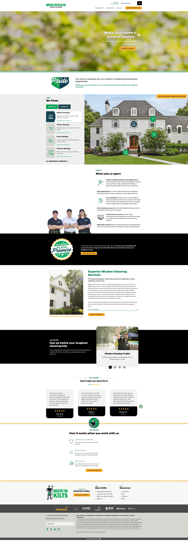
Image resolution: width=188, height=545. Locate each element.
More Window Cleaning (63, 120)
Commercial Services (105, 494)
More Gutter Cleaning (63, 132)
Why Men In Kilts (89, 253)
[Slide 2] (119, 367)
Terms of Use (60, 518)
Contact (65, 515)
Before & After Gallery (105, 496)
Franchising (57, 515)
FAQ (123, 494)
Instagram (59, 529)
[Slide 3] (124, 367)
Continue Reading (93, 309)
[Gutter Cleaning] (153, 119)
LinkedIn (55, 529)
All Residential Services (56, 161)
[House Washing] (154, 134)
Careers (124, 496)
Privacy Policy (50, 518)
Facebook (47, 529)
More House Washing (63, 144)
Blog (123, 499)
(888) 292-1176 (50, 523)
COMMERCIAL (64, 106)
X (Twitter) (51, 529)
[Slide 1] (115, 367)
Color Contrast (100, 539)
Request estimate (94, 470)
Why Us (99, 499)
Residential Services (104, 491)
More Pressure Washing (63, 156)
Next (141, 406)
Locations (125, 491)
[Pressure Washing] (126, 152)
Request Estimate (133, 8)
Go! (140, 3)
